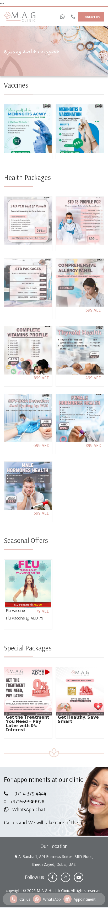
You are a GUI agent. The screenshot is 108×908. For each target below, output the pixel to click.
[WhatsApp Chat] (62, 16)
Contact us (91, 16)
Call (72, 16)
